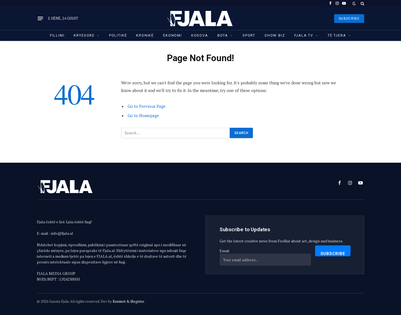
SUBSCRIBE (349, 18)
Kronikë (145, 35)
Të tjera (337, 35)
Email (224, 250)
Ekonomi (172, 35)
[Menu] (40, 18)
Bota (222, 35)
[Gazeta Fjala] (200, 18)
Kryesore (84, 35)
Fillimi (57, 35)
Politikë (118, 35)
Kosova (199, 35)
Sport (249, 35)
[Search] (362, 3)
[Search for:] (175, 133)
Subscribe (333, 253)
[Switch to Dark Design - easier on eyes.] (354, 3)
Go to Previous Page (147, 106)
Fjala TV (303, 35)
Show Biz (275, 35)
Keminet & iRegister (128, 301)
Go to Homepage (143, 115)
